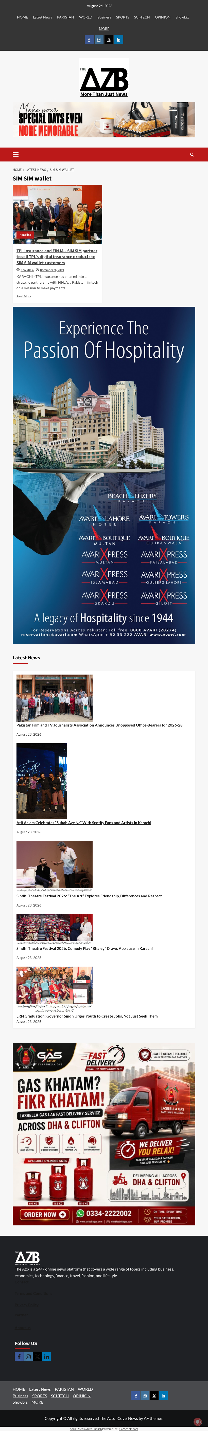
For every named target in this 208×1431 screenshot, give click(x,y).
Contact (22, 1282)
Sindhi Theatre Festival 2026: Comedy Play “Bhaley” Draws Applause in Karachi (84, 948)
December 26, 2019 (52, 270)
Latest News (42, 17)
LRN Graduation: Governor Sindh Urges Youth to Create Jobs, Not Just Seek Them (87, 1016)
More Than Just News (104, 94)
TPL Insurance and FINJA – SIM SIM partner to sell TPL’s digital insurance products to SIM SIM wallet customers (56, 257)
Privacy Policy (27, 1304)
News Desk (27, 270)
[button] (23, 154)
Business (104, 17)
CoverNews (127, 1418)
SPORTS (122, 17)
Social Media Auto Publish (86, 1428)
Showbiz (182, 17)
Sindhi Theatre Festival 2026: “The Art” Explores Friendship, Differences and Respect (89, 896)
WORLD (85, 17)
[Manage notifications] (198, 1422)
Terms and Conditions (34, 1293)
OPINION (162, 17)
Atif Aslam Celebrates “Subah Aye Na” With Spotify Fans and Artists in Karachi (83, 822)
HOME (22, 17)
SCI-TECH (142, 17)
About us (23, 1327)
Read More (23, 296)
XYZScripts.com (128, 1428)
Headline (25, 235)
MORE (104, 28)
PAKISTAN (65, 17)
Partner (21, 1315)
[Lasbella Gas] (104, 1134)
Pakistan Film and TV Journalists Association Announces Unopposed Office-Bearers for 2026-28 (99, 725)
